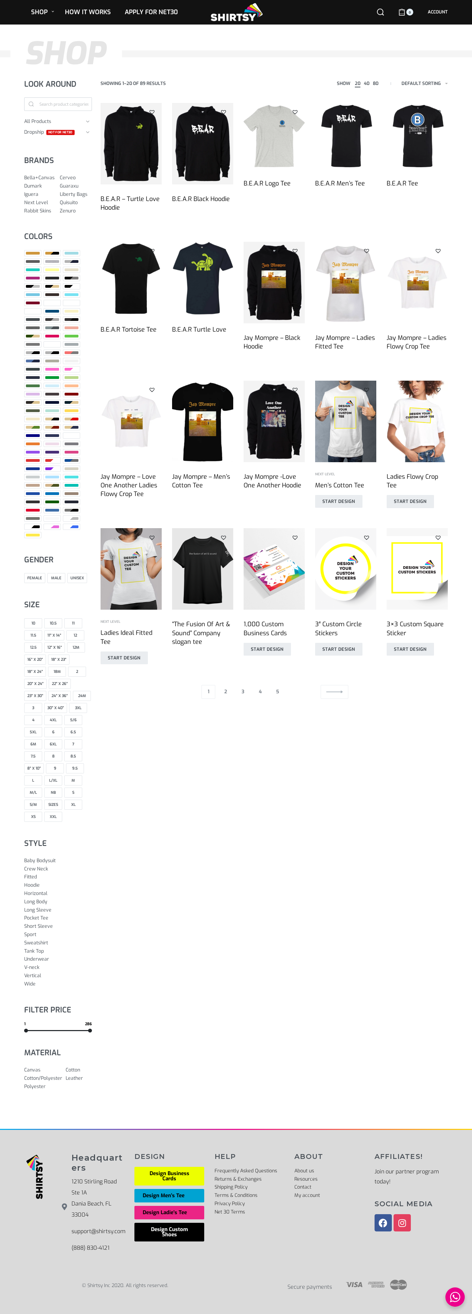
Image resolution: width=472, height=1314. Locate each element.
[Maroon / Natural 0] (33, 402)
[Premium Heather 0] (71, 444)
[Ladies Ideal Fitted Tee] (131, 569)
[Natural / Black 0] (52, 419)
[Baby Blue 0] (33, 270)
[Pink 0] (52, 444)
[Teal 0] (71, 485)
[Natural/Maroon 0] (52, 427)
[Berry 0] (33, 278)
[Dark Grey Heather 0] (52, 319)
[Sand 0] (71, 469)
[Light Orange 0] (71, 386)
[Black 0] (52, 278)
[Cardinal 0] (33, 303)
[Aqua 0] (71, 253)
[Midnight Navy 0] (52, 402)
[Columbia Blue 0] (33, 311)
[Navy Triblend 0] (52, 435)
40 (366, 83)
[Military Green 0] (33, 410)
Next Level (325, 474)
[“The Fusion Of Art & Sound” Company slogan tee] (202, 569)
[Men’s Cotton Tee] (345, 421)
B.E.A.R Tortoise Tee (129, 329)
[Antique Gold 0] (33, 253)
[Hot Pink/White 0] (71, 369)
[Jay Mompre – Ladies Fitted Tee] (345, 282)
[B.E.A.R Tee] (417, 136)
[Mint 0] (52, 410)
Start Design (338, 501)
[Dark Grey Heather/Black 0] (71, 319)
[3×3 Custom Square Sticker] (417, 569)
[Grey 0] (33, 344)
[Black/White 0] (71, 286)
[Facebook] (383, 1222)
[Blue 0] (33, 294)
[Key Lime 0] (71, 377)
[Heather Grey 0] (33, 352)
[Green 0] (71, 336)
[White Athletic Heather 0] (71, 518)
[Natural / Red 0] (71, 419)
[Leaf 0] (33, 386)
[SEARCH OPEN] (380, 12)
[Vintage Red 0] (33, 510)
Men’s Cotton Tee (339, 485)
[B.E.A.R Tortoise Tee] (131, 278)
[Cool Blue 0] (52, 311)
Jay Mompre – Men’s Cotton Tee (201, 481)
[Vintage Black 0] (33, 502)
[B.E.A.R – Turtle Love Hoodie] (131, 143)
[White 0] (52, 518)
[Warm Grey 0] (33, 518)
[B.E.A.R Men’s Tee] (345, 136)
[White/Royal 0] (71, 527)
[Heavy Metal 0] (33, 369)
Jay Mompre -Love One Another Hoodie (272, 481)
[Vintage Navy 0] (71, 502)
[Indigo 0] (33, 377)
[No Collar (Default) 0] (71, 435)
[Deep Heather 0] (33, 328)
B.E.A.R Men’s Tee (340, 183)
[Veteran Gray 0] (71, 493)
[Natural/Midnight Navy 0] (71, 427)
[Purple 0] (33, 452)
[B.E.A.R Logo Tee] (274, 136)
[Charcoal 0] (52, 303)
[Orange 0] (33, 444)
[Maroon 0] (71, 394)
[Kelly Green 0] (52, 377)
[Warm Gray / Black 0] (71, 510)
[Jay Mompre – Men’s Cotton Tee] (202, 421)
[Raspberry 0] (71, 452)
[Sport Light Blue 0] (52, 477)
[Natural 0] (33, 419)
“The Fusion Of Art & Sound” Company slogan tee (201, 633)
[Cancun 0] (71, 294)
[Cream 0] (71, 311)
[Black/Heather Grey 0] (33, 286)
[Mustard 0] (71, 410)
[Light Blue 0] (52, 386)
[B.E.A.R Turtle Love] (202, 278)
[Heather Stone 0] (52, 361)
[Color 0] (71, 303)
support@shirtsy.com (98, 1231)
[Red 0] (33, 460)
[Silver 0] (33, 477)
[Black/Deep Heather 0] (71, 278)
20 (357, 83)
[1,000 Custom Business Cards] (274, 569)
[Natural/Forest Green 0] (33, 427)
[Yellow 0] (33, 535)
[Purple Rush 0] (52, 452)
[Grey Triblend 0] (71, 344)
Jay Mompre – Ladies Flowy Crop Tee (416, 342)
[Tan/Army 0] (52, 485)
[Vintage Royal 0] (52, 510)
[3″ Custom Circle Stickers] (345, 569)
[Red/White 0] (52, 460)
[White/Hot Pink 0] (52, 527)
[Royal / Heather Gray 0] (71, 460)
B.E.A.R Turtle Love (199, 329)
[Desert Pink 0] (71, 328)
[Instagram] (402, 1222)
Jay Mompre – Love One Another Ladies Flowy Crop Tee (129, 485)
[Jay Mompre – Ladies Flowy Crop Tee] (417, 282)
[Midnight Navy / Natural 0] (71, 402)
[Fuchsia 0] (52, 336)
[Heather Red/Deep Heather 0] (71, 352)
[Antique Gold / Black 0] (52, 253)
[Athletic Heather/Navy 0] (71, 261)
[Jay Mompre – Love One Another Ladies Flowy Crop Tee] (131, 421)
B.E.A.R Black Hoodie (201, 199)
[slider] (26, 1030)
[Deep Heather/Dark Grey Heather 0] (52, 328)
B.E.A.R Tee (402, 183)
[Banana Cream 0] (52, 270)
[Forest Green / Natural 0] (33, 336)
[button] (152, 112)
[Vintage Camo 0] (52, 502)
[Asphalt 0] (33, 261)
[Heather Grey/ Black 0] (52, 352)
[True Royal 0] (33, 493)
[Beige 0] (71, 270)
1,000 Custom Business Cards (265, 628)
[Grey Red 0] (52, 344)
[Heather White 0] (71, 361)
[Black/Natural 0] (52, 286)
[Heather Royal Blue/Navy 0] (33, 361)
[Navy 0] (33, 435)
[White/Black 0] (33, 527)
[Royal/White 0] (52, 469)
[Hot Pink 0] (52, 369)
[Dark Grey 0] (33, 319)
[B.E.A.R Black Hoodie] (202, 143)
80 (375, 83)
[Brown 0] (52, 294)
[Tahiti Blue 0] (71, 477)
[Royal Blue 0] (33, 469)
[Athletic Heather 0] (52, 261)
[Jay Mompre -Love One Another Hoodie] (274, 421)
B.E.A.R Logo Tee (267, 183)
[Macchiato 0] (52, 394)
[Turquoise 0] (52, 493)
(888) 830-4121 (91, 1247)
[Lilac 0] (33, 394)
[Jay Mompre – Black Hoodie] (274, 282)
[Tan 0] (33, 485)
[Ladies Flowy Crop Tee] (417, 421)
